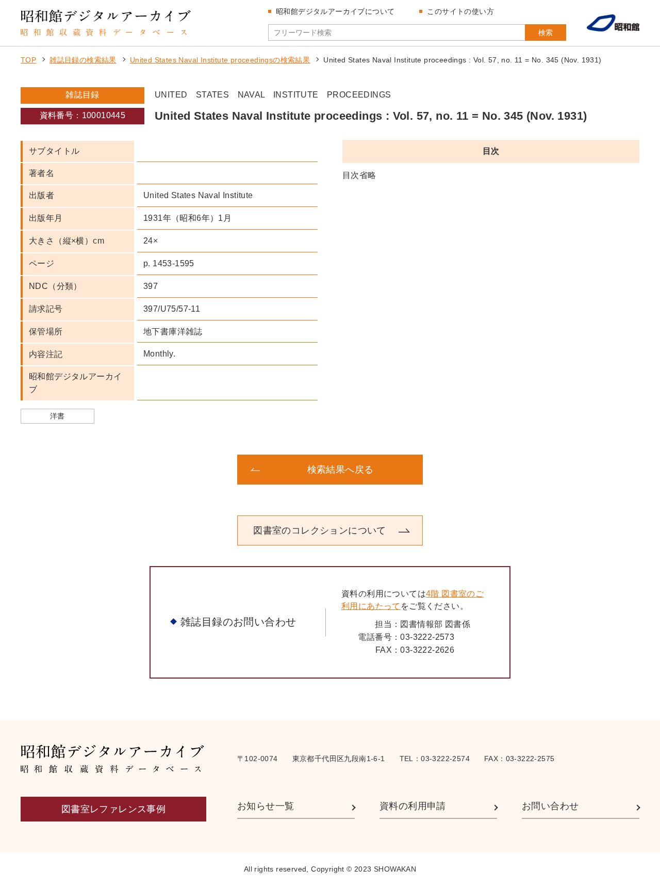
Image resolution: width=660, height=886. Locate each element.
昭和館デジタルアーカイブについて (335, 11)
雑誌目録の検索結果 (83, 60)
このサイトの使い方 (460, 11)
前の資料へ (103, 469)
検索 (545, 32)
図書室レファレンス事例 (113, 809)
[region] (490, 175)
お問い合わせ (550, 806)
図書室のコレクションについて (319, 530)
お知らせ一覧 (265, 806)
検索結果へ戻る (340, 469)
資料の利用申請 (413, 806)
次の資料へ (557, 469)
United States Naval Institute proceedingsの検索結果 (220, 60)
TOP (28, 60)
